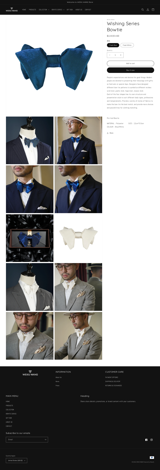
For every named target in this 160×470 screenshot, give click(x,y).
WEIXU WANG (139, 462)
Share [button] (111, 133)
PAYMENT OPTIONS (111, 377)
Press (57, 385)
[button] (43, 9)
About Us (59, 377)
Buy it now (131, 70)
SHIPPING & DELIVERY (112, 381)
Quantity (109, 50)
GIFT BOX (9, 418)
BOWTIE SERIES (11, 414)
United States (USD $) (15, 460)
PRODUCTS (9, 405)
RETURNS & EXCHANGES (113, 385)
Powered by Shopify (149, 462)
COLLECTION (10, 410)
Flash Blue (113, 45)
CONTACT (9, 426)
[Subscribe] (45, 439)
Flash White (127, 45)
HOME (8, 401)
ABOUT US (9, 422)
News (57, 381)
